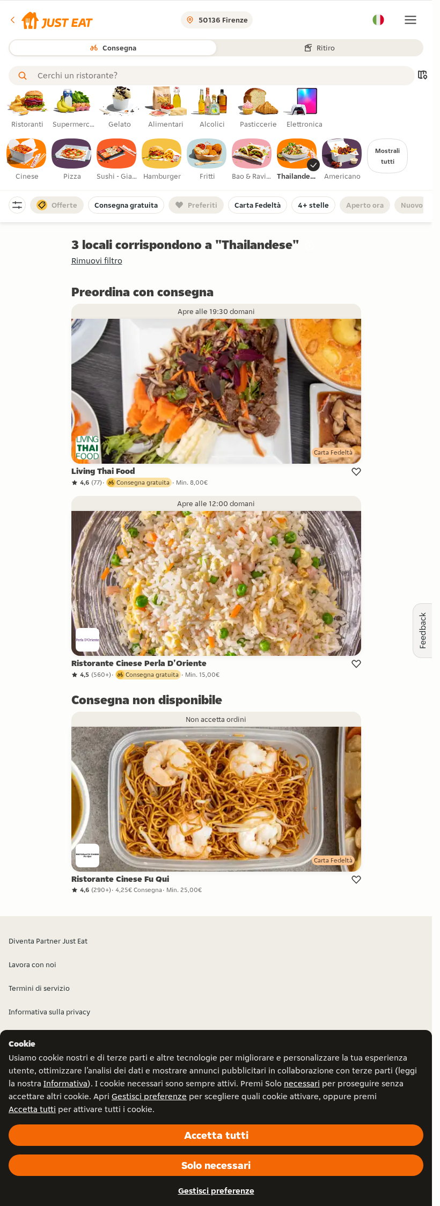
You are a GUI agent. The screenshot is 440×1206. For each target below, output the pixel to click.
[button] (51, 19)
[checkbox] (26, 159)
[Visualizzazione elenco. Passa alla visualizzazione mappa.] (422, 76)
